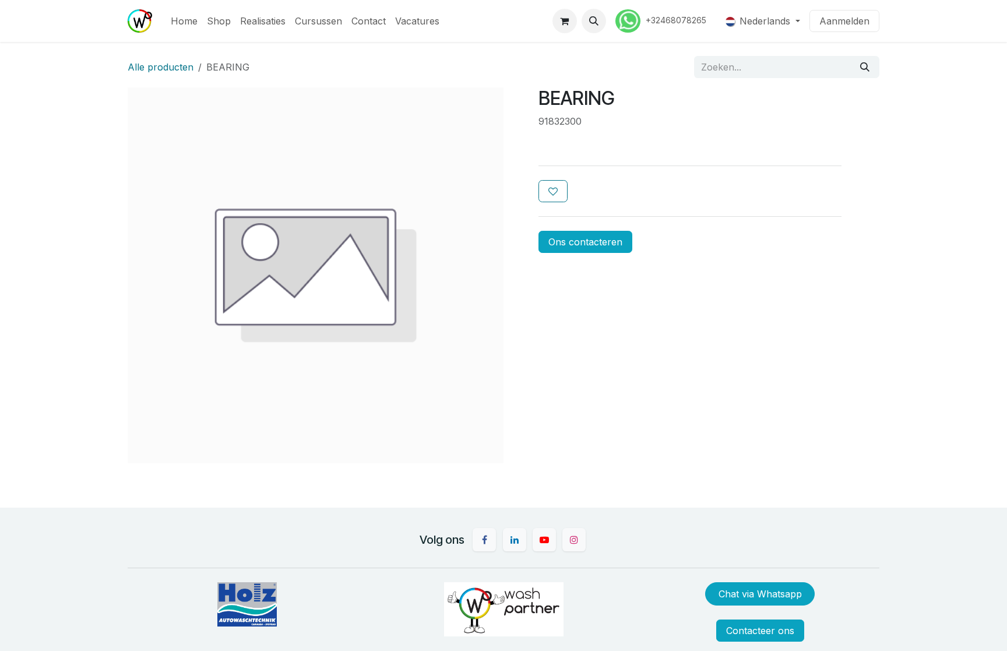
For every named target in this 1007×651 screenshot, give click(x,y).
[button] (594, 21)
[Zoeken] (864, 67)
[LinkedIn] (514, 539)
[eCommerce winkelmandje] (564, 21)
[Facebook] (484, 539)
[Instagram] (574, 539)
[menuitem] (184, 21)
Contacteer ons (760, 630)
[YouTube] (544, 539)
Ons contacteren (585, 242)
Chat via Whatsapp (760, 594)
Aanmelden (844, 21)
